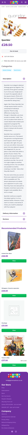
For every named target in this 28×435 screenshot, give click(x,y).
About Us (4, 414)
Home (3, 6)
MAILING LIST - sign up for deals (10, 407)
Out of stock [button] (14, 51)
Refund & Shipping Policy (9, 422)
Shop (3, 387)
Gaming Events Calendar (9, 416)
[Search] (5, 2)
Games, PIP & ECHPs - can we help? (11, 404)
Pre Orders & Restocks (8, 428)
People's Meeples (6, 399)
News (3, 393)
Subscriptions (5, 390)
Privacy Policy (5, 419)
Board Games (22, 6)
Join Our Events (6, 396)
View (14, 261)
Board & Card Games (11, 6)
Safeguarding (5, 425)
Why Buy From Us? (7, 401)
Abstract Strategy (7, 70)
